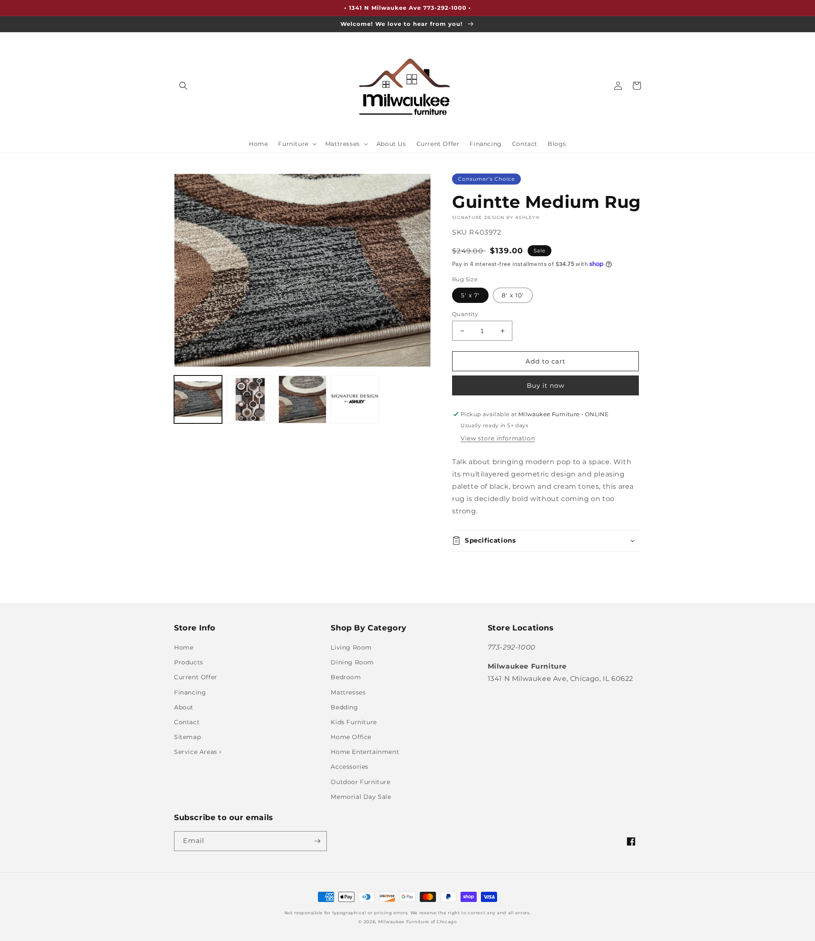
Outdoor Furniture (360, 782)
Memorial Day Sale (361, 797)
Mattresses (348, 692)
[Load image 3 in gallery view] (302, 399)
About (184, 707)
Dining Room (352, 662)
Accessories (349, 766)
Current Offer (195, 677)
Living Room (351, 647)
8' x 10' (513, 295)
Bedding (344, 707)
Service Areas (196, 752)
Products (188, 662)
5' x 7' (470, 295)
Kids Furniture (354, 722)
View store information (498, 438)
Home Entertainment (365, 752)
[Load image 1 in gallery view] (198, 399)
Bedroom (346, 677)
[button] (183, 85)
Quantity (465, 314)
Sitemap (187, 737)
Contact (187, 722)
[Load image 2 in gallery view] (250, 399)
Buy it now (546, 385)
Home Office (351, 737)
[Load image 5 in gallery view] (355, 399)
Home (183, 647)
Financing (190, 692)
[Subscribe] (317, 841)
